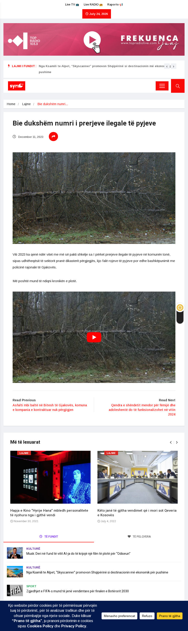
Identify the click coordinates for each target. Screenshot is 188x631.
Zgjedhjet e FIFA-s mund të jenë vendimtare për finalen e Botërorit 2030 (77, 591)
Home (11, 104)
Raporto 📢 (115, 4)
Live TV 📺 (72, 4)
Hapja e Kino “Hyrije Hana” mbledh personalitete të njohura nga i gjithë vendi (49, 513)
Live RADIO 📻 (93, 4)
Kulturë (33, 548)
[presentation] (167, 66)
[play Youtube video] (94, 337)
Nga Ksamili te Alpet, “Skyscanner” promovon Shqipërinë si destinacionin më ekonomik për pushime (97, 572)
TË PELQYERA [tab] (141, 536)
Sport (31, 586)
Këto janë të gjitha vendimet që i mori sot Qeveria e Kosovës (137, 513)
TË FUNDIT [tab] (51, 536)
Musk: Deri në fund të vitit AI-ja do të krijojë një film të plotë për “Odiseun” (78, 553)
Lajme (26, 104)
